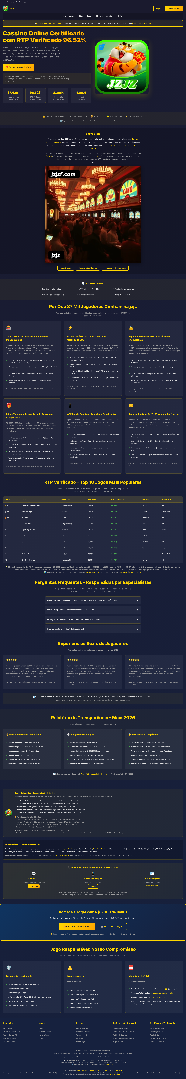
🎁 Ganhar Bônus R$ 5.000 (18, 67)
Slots (41, 1028)
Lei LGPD (119, 1070)
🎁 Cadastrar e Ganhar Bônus (77, 926)
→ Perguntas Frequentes (86, 295)
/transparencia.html (92, 572)
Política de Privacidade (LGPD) (124, 1032)
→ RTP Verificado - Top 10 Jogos (89, 289)
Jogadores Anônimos (83, 1070)
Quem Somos (7, 1028)
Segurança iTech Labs (158, 1038)
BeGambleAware (95, 1070)
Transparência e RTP (10, 1035)
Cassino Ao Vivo (45, 1032)
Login (158, 9)
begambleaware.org (158, 997)
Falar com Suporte (83, 1032)
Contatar (93, 886)
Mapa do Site (118, 1042)
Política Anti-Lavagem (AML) (123, 1038)
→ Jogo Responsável (121, 295)
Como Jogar (80, 1042)
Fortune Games (44, 1035)
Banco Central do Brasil (61, 855)
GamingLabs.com (135, 572)
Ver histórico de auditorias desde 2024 (95, 774)
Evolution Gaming (99, 849)
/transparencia (110, 1064)
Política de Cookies (120, 1035)
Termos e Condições (120, 1028)
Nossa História (65, 268)
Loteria (41, 1038)
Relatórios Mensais (157, 1042)
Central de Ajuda (82, 1028)
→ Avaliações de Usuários (123, 289)
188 (166, 989)
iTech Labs (148, 23)
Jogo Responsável (9, 1038)
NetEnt (130, 849)
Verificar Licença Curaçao (159, 1028)
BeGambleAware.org (115, 1074)
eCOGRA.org (123, 572)
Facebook (80, 1038)
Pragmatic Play (68, 849)
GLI (141, 23)
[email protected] (152, 885)
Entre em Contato (9, 1042)
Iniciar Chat (34, 886)
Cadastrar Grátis (174, 9)
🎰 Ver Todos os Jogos (111, 926)
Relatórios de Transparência (115, 268)
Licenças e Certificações (88, 268)
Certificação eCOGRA (157, 1032)
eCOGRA (135, 23)
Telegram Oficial (82, 1035)
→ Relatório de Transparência (52, 295)
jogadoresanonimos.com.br (163, 993)
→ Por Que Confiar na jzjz (50, 289)
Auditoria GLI (154, 1035)
